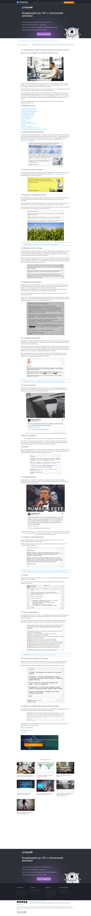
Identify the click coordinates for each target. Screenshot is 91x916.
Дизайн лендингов (63, 891)
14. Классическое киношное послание (30, 127)
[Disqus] (45, 831)
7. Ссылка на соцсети (26, 117)
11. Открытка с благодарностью (28, 123)
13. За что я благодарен (26, 126)
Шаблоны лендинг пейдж (50, 891)
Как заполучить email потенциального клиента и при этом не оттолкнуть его (25, 776)
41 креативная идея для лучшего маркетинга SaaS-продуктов (24, 794)
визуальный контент (59, 174)
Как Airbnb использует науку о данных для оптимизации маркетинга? (45, 794)
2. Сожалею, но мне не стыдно (28, 110)
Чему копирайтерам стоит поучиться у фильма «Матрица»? (45, 244)
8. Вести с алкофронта (26, 118)
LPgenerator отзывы (21, 894)
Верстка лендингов (63, 889)
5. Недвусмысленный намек (27, 114)
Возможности (36, 2)
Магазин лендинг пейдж (50, 893)
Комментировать (33, 745)
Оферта (32, 894)
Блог (18, 889)
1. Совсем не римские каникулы (28, 108)
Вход (62, 2)
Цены (47, 2)
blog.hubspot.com (30, 730)
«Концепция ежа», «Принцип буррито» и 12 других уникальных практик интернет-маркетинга (65, 794)
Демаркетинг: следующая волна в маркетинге (63, 776)
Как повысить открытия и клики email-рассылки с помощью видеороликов (49, 571)
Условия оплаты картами (21, 913)
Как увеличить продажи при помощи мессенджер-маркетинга (45, 776)
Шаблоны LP (43, 2)
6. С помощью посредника (27, 115)
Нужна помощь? (56, 2)
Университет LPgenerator (22, 891)
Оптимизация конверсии (64, 893)
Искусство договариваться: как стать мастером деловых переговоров (48, 381)
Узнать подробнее (43, 34)
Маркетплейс (48, 896)
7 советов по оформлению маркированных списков (43, 654)
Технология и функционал (51, 889)
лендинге (62, 96)
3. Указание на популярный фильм (29, 111)
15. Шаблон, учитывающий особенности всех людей (33, 129)
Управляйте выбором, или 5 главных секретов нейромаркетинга (25, 813)
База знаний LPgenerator (22, 893)
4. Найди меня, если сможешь (28, 113)
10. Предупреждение (26, 121)
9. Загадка (23, 120)
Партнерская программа (50, 894)
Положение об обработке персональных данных (36, 890)
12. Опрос (23, 124)
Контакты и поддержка (36, 892)
